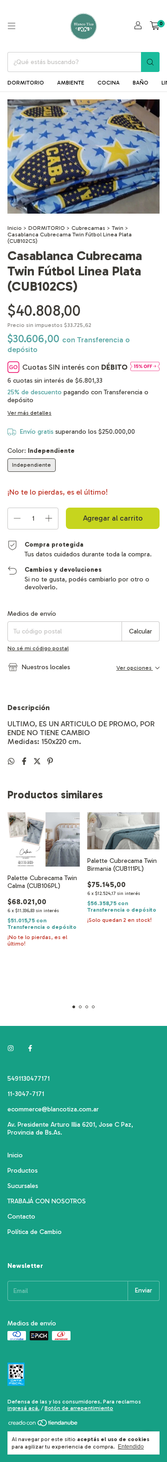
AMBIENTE (70, 82)
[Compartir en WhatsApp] (12, 761)
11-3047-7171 (25, 1094)
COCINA (108, 82)
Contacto (21, 1217)
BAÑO (140, 82)
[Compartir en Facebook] (25, 761)
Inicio (14, 228)
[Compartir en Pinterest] (50, 761)
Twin (117, 228)
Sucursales (22, 1186)
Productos (22, 1171)
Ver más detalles (29, 413)
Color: (41, 451)
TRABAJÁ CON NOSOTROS (46, 1201)
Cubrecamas (88, 228)
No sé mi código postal (38, 648)
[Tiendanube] (43, 1425)
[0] (155, 26)
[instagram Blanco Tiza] (10, 1048)
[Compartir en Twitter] (38, 761)
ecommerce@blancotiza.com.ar (53, 1109)
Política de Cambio (34, 1232)
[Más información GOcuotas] (145, 367)
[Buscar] (150, 62)
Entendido (131, 1446)
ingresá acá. (23, 1408)
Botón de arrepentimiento (79, 1408)
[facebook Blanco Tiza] (30, 1048)
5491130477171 (28, 1079)
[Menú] (11, 26)
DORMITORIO (25, 82)
